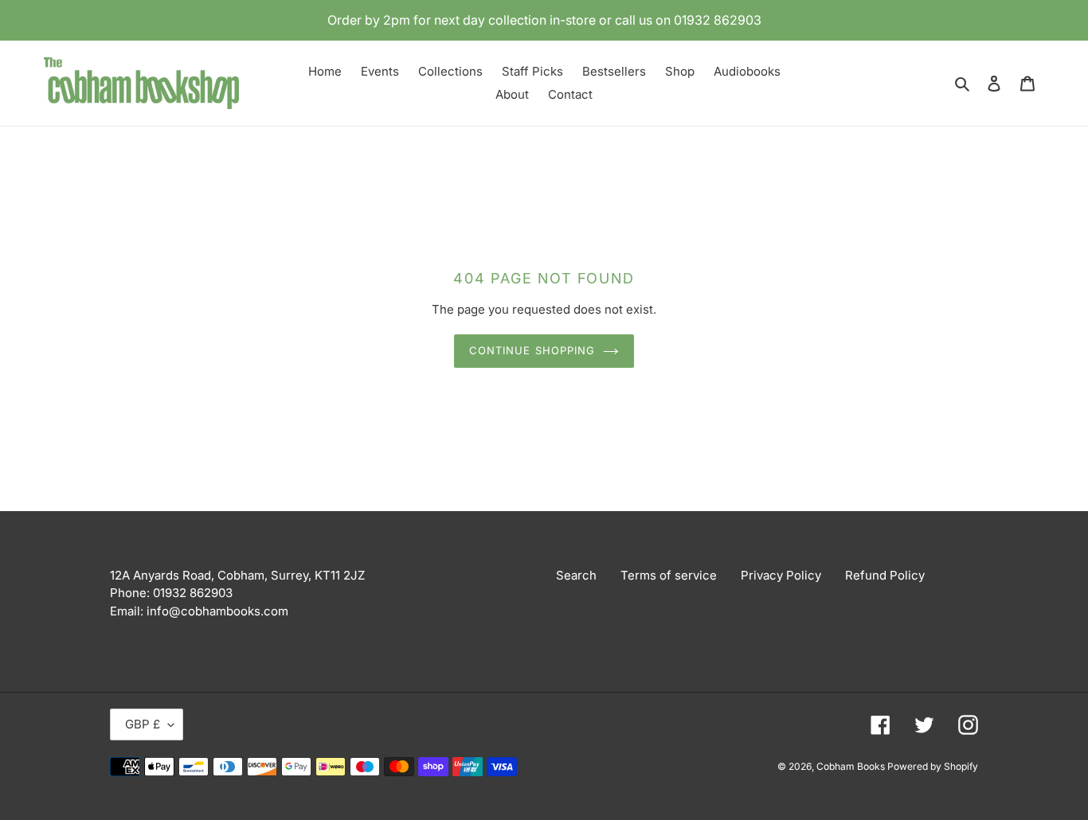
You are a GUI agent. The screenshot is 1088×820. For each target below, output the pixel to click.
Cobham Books (851, 766)
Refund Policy (885, 575)
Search (576, 575)
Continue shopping (532, 350)
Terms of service (668, 575)
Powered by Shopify (932, 766)
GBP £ (142, 724)
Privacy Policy (781, 575)
